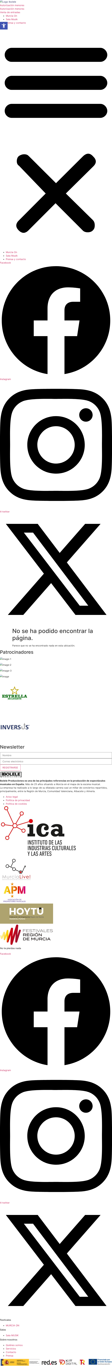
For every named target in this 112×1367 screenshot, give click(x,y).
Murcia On (11, 15)
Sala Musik (12, 19)
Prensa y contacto (16, 22)
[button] (56, 137)
